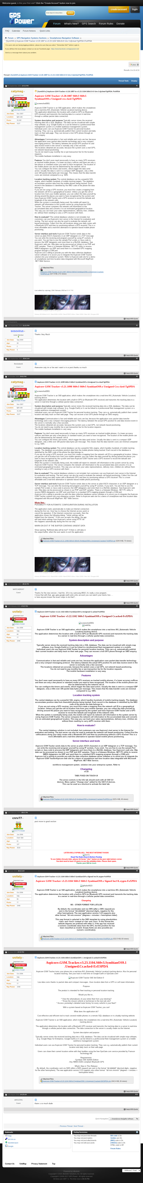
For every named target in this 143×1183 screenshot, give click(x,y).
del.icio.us (12, 1139)
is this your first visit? (26, 3)
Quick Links (45, 31)
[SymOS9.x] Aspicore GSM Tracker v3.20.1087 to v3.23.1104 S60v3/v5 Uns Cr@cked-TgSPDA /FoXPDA (51, 75)
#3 (137, 358)
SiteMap (22, 1164)
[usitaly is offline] (18, 624)
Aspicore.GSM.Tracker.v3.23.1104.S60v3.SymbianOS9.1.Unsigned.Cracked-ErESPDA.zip (77, 1081)
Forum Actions (29, 31)
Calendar (16, 31)
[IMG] (112, 1140)
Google (10, 1146)
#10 (136, 1094)
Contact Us (9, 1164)
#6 (137, 606)
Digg (9, 1136)
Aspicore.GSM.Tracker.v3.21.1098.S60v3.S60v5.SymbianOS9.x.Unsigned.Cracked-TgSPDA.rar (79, 541)
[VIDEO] (113, 1143)
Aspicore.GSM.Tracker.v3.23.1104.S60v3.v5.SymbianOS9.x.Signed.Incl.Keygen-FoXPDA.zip (78, 939)
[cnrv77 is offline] (18, 831)
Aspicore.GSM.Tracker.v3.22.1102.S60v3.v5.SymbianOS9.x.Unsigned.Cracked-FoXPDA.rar (77, 799)
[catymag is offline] (18, 110)
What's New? (71, 23)
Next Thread (78, 1126)
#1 (137, 86)
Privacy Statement (39, 1164)
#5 (137, 584)
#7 (137, 812)
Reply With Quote (132, 319)
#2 (137, 325)
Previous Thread (66, 1126)
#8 (137, 871)
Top (137, 1119)
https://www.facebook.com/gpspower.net (64, 49)
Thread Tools (123, 81)
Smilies (113, 1138)
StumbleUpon (13, 1143)
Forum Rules (106, 23)
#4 (137, 376)
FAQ (7, 31)
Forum (56, 23)
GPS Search (89, 23)
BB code (113, 1136)
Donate (120, 23)
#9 (137, 952)
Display (134, 81)
